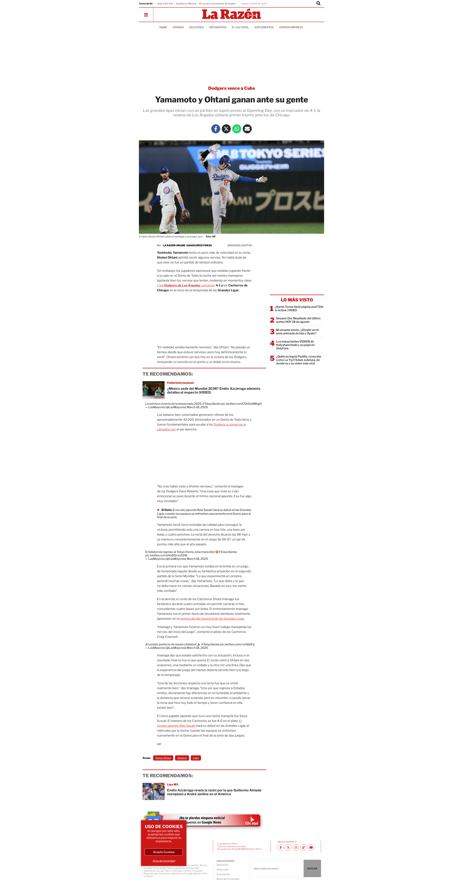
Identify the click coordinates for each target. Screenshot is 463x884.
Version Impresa (291, 27)
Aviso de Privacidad (227, 878)
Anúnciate (222, 869)
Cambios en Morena (186, 3)
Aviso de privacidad (163, 860)
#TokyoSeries (211, 403)
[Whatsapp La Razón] (236, 128)
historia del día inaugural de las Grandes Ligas (212, 618)
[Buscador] (318, 3)
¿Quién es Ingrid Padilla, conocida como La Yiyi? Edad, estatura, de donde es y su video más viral (298, 360)
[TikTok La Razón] (303, 847)
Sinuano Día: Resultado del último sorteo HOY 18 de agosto (298, 320)
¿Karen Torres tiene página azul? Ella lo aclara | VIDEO (299, 308)
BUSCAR (312, 868)
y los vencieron (186, 285)
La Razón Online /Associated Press (187, 245)
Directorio (222, 864)
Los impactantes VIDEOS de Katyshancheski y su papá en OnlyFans (295, 345)
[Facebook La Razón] (215, 128)
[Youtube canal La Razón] (311, 847)
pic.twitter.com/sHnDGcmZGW (166, 555)
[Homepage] (231, 14)
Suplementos (264, 27)
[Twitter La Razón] (226, 128)
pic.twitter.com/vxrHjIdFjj (237, 644)
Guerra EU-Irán (165, 3)
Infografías (217, 27)
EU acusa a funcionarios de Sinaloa (217, 3)
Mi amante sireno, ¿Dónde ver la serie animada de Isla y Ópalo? (297, 331)
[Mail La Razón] (247, 128)
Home (163, 27)
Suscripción (223, 874)
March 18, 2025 (197, 407)
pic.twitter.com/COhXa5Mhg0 (241, 403)
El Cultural (240, 27)
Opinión (178, 27)
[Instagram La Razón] (296, 847)
